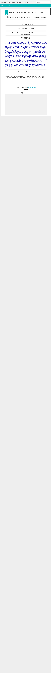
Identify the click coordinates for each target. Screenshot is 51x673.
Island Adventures (32, 87)
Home (9, 5)
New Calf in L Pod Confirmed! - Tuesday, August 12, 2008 (26, 12)
